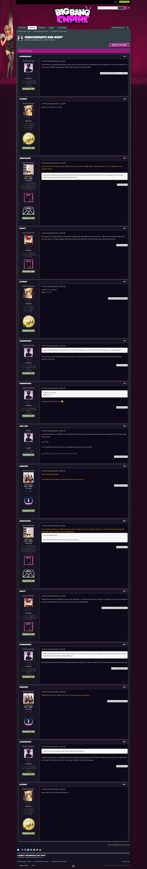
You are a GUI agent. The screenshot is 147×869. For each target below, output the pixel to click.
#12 (124, 644)
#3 (125, 158)
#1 (125, 56)
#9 (125, 466)
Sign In (116, 2)
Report (123, 93)
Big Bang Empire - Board (24, 861)
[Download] (40, 850)
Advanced (129, 8)
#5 (124, 281)
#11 (124, 591)
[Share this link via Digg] (22, 850)
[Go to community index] (73, 15)
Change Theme (23, 865)
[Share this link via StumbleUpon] (31, 850)
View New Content (118, 27)
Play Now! (22, 27)
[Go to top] (73, 866)
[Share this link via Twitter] (18, 850)
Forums (32, 27)
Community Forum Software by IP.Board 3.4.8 (117, 865)
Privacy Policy (126, 861)
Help (32, 865)
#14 (124, 741)
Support (51, 27)
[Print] (37, 850)
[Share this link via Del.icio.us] (25, 850)
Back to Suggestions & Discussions (119, 845)
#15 (124, 784)
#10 (124, 521)
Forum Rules (62, 27)
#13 (124, 687)
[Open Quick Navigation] (127, 27)
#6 (125, 341)
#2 (125, 99)
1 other (120, 73)
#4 (124, 228)
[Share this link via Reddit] (28, 850)
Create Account (124, 2)
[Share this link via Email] (34, 850)
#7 (125, 383)
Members (42, 27)
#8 (125, 426)
